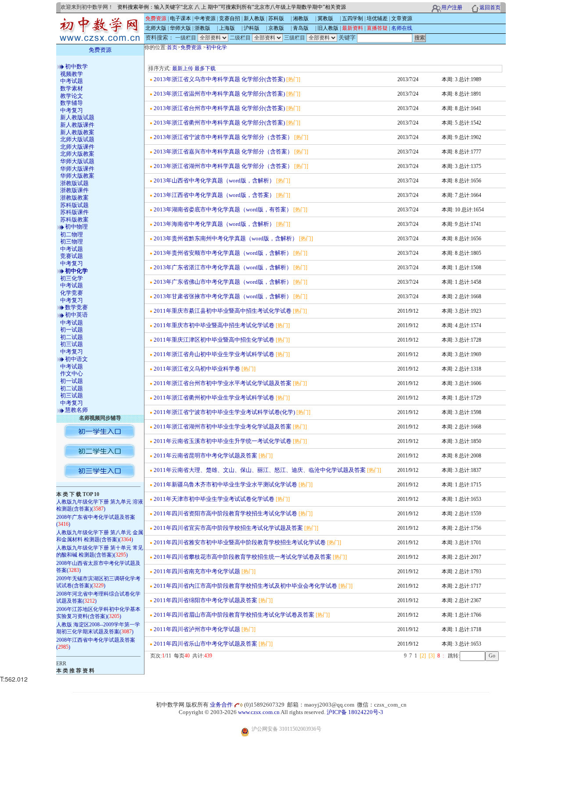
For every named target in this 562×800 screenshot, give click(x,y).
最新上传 (182, 68)
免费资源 (191, 47)
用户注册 (451, 7)
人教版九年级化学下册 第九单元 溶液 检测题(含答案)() (99, 505)
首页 (172, 47)
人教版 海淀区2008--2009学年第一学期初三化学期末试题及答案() (98, 628)
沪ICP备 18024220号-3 (355, 712)
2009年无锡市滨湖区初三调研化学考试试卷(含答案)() (98, 582)
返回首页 (490, 7)
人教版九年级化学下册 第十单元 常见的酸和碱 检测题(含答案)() (99, 551)
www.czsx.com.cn (259, 712)
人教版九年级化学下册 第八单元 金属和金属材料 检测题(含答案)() (99, 536)
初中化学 (216, 47)
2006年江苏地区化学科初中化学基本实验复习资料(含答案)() (98, 612)
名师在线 (401, 28)
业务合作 (221, 704)
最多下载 (205, 68)
